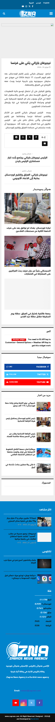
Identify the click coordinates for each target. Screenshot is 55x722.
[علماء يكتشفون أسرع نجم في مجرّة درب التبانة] (44, 563)
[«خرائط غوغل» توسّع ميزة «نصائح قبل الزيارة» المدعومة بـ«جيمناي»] (44, 579)
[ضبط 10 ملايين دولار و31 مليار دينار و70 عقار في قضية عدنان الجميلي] (44, 521)
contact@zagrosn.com (30, 691)
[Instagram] (23, 703)
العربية (31, 3)
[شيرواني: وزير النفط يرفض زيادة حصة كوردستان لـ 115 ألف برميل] (44, 406)
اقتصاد (48, 621)
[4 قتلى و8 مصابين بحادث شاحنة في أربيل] (44, 468)
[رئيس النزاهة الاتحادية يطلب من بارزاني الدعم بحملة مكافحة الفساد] (44, 437)
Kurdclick (35, 719)
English (46, 3)
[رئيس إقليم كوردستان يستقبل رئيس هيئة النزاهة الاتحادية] (44, 422)
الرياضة (48, 626)
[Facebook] (39, 703)
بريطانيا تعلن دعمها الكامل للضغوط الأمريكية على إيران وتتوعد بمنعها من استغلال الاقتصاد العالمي (20, 452)
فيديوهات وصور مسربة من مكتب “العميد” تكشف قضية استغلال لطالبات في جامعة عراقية (22, 536)
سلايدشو (47, 608)
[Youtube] (15, 703)
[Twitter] (31, 703)
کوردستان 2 (46, 604)
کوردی (38, 3)
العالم (48, 617)
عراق (49, 613)
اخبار (49, 600)
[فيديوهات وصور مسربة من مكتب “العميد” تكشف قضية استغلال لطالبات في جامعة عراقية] (44, 537)
